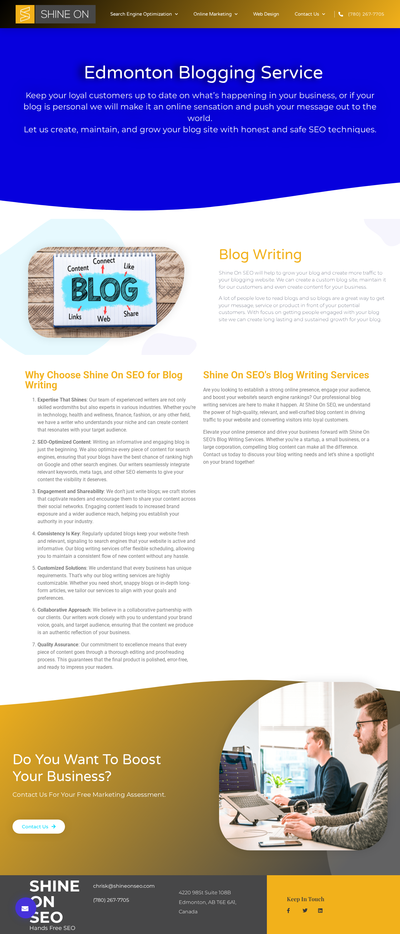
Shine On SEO (54, 901)
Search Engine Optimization (141, 14)
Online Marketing (212, 14)
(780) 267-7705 (111, 900)
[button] (25, 907)
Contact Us (307, 14)
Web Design (266, 14)
